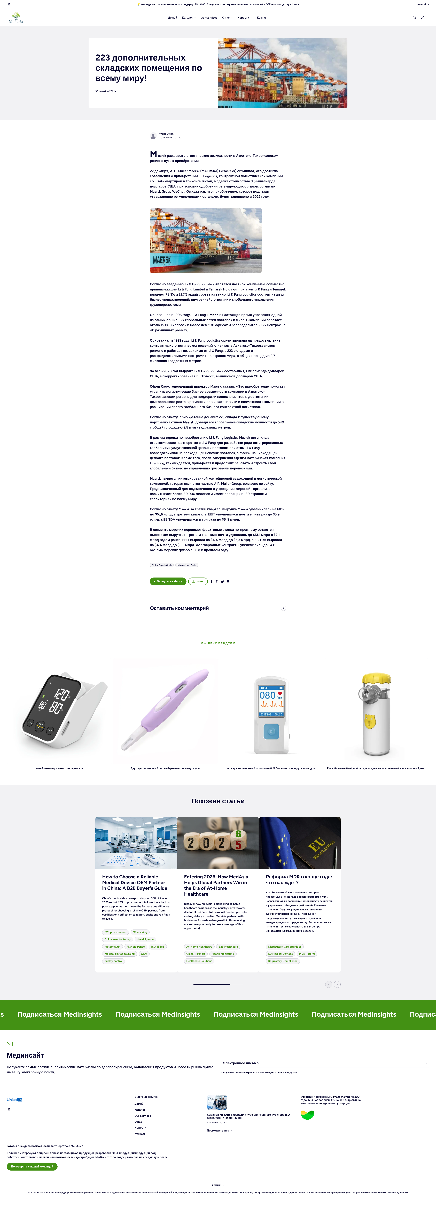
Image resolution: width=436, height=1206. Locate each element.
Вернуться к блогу (169, 581)
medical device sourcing (120, 953)
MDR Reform (307, 953)
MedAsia (403, 1192)
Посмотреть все (218, 1130)
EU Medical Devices (280, 953)
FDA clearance (136, 946)
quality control (113, 961)
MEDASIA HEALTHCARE (48, 1192)
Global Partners (195, 953)
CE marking (140, 932)
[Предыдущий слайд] (328, 984)
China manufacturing (118, 939)
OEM (144, 953)
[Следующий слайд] (337, 984)
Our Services (209, 17)
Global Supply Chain (162, 565)
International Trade (186, 565)
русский (421, 4)
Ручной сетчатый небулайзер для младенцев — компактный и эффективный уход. (376, 768)
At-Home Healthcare (199, 946)
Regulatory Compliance (283, 961)
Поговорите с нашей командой (32, 1166)
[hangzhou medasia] (218, 240)
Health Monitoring (223, 953)
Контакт (262, 17)
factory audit (112, 946)
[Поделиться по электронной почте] (228, 581)
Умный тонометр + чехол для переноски (59, 768)
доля (200, 581)
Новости (243, 17)
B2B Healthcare (228, 946)
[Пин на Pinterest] (217, 581)
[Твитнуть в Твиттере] (222, 581)
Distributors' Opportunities (284, 946)
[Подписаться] (426, 1063)
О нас (226, 17)
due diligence (145, 939)
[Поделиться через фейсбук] (211, 581)
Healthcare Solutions (199, 961)
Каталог (188, 17)
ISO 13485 (157, 946)
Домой (172, 17)
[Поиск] (414, 17)
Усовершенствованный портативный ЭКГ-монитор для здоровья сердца (271, 768)
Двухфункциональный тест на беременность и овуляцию (165, 768)
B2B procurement (116, 932)
